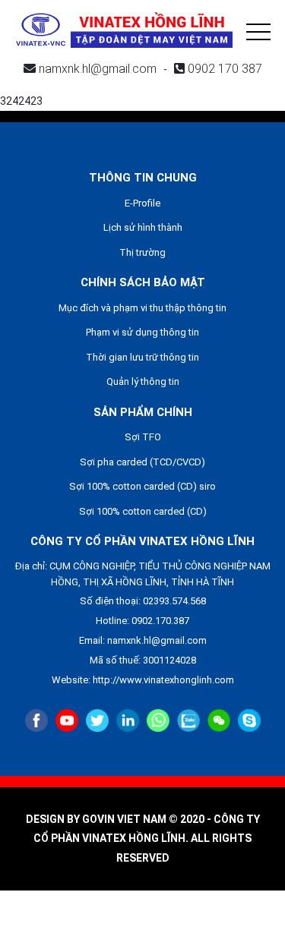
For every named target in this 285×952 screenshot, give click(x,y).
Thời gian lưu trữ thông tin (142, 357)
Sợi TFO (143, 437)
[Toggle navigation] (258, 29)
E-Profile (142, 203)
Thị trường (142, 252)
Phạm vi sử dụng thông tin (142, 332)
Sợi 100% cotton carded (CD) (143, 511)
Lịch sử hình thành (142, 227)
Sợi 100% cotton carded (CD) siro (142, 486)
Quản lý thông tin (142, 381)
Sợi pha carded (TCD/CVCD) (142, 462)
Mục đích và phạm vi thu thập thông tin (142, 308)
